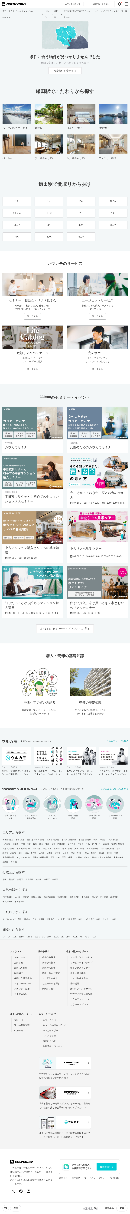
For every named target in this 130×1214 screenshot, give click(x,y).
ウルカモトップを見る (117, 741)
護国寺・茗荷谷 (9, 853)
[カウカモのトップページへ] (14, 4)
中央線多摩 (118, 857)
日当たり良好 (38, 919)
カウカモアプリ (50, 1030)
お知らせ (18, 962)
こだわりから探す (51, 983)
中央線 (81, 844)
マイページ (19, 957)
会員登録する (106, 1166)
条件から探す (48, 957)
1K (9, 937)
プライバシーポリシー (95, 1178)
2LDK (56, 937)
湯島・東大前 (30, 853)
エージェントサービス (81, 957)
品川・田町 (26, 844)
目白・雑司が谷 (107, 848)
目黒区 (20, 879)
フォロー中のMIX (22, 983)
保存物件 (18, 973)
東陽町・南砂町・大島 (108, 853)
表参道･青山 (8, 840)
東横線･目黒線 (85, 840)
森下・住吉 (67, 848)
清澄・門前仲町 (58, 844)
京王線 (57, 848)
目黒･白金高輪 (53, 840)
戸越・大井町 (8, 848)
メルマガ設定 (20, 994)
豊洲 (47, 844)
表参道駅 (114, 897)
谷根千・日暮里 (61, 853)
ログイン (100, 4)
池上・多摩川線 (23, 848)
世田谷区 (29, 879)
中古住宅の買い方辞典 (81, 994)
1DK (14, 937)
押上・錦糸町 (92, 848)
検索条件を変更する (65, 70)
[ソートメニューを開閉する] (6, 1208)
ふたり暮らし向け (92, 919)
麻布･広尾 (20, 840)
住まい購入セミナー (80, 968)
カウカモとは (49, 1020)
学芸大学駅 (7, 901)
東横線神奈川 (8, 857)
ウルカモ (18, 1030)
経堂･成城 (47, 848)
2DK (49, 937)
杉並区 (55, 879)
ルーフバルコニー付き (12, 919)
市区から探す (48, 968)
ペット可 (60, 919)
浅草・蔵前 (79, 848)
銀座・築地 (38, 844)
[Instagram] (28, 1191)
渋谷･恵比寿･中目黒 (35, 840)
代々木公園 (113, 840)
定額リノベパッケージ (81, 988)
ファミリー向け (109, 919)
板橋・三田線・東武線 (101, 857)
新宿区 (12, 879)
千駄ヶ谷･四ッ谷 (93, 844)
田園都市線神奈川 (40, 857)
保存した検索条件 (23, 978)
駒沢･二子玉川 (100, 840)
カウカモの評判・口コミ (55, 1025)
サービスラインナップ (81, 962)
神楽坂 (15, 844)
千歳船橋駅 (62, 897)
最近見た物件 (20, 968)
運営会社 (63, 1178)
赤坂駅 (95, 897)
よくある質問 (49, 1035)
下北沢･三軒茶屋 (69, 840)
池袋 (118, 848)
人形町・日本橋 (45, 853)
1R (4, 937)
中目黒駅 (85, 897)
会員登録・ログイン (53, 1046)
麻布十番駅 (19, 901)
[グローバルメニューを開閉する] (126, 4)
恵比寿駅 (104, 897)
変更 (122, 1208)
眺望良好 (50, 919)
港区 (4, 879)
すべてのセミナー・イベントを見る (65, 629)
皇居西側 (71, 844)
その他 (13, 862)
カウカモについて (72, 4)
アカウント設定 (22, 988)
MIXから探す (48, 988)
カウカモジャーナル (80, 999)
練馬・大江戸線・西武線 (78, 857)
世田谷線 (36, 848)
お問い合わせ (49, 1041)
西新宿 (106, 844)
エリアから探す (50, 978)
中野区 (47, 879)
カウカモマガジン (79, 1004)
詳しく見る (32, 316)
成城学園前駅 (49, 897)
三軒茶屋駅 (7, 897)
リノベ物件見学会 (79, 978)
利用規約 (76, 1178)
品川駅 (17, 897)
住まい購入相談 (78, 973)
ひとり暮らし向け (74, 919)
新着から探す (48, 962)
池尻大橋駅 (36, 897)
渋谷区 (38, 879)
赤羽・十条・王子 (58, 857)
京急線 (5, 862)
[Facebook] (21, 1191)
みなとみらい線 (23, 857)
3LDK (75, 937)
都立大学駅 (74, 897)
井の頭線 (6, 844)
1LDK (21, 937)
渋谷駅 (26, 897)
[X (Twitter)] (13, 1191)
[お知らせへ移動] (119, 4)
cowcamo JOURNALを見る (114, 789)
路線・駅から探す (51, 973)
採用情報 (114, 1178)
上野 (20, 853)
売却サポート (20, 1020)
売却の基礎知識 (22, 1025)
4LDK (93, 937)
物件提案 (74, 983)
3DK (68, 937)
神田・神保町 (76, 853)
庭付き (27, 919)
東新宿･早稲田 (117, 844)
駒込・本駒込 (91, 853)
